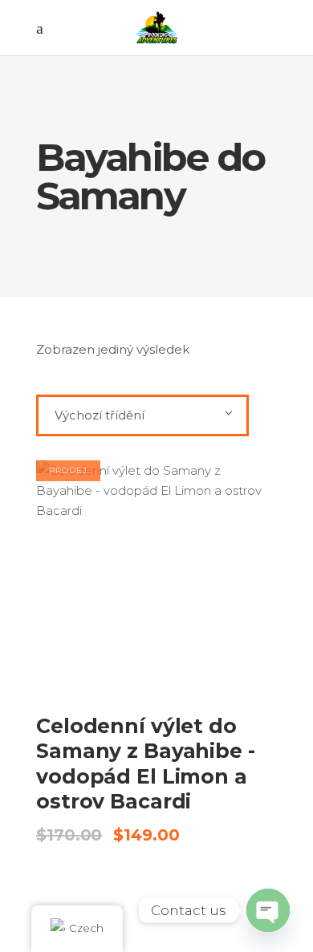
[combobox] (142, 415)
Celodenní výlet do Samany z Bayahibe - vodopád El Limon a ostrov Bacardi (145, 763)
